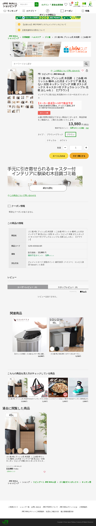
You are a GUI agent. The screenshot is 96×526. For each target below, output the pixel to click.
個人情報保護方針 (67, 511)
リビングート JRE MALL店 (44, 482)
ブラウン (70, 134)
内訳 (87, 128)
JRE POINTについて (50, 507)
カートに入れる (59, 156)
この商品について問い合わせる (67, 71)
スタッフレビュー (68, 287)
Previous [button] (15, 81)
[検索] (87, 64)
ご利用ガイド (13, 507)
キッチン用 (86, 482)
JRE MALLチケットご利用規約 (33, 511)
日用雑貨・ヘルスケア (32, 37)
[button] (81, 339)
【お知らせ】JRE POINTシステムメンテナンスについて (44, 24)
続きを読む (48, 188)
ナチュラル (51, 140)
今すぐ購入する (79, 156)
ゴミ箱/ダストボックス (68, 482)
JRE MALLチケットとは (68, 507)
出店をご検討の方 (52, 511)
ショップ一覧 (25, 507)
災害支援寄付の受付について (33, 30)
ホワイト (63, 140)
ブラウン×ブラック (55, 134)
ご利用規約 (83, 507)
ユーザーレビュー (27, 287)
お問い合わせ (36, 507)
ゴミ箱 (48, 37)
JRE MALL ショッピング (13, 37)
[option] (20, 82)
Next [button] (25, 81)
